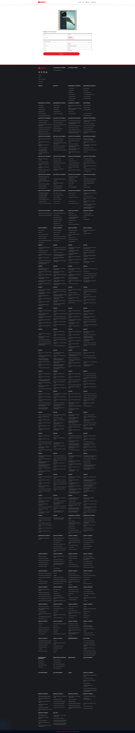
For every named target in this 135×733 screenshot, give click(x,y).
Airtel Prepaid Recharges (57, 668)
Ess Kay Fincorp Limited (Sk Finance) (44, 577)
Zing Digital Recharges (87, 115)
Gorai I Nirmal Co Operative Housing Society (44, 320)
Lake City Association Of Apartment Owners (44, 365)
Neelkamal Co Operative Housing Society (58, 377)
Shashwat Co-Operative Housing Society (59, 438)
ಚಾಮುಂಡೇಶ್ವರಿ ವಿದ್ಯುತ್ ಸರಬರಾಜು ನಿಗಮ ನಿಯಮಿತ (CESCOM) (90, 194)
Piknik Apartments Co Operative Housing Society (74, 409)
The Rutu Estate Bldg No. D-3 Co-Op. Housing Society (90, 488)
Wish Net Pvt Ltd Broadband (58, 113)
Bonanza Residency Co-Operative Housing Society (59, 269)
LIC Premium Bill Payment (57, 70)
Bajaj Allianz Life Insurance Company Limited (75, 518)
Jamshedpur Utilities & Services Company (43, 153)
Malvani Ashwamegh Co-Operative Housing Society (59, 368)
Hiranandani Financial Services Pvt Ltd (75, 577)
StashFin (85, 630)
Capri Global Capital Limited (43, 562)
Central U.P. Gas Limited (42, 238)
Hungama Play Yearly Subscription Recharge (89, 648)
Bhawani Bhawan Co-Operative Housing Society (43, 278)
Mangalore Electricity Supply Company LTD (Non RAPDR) (90, 145)
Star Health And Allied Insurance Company (89, 530)
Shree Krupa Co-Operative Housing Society (89, 439)
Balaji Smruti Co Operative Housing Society (89, 259)
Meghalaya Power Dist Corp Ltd (89, 147)
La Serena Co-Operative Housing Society (43, 362)
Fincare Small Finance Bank (42, 581)
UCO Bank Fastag (86, 219)
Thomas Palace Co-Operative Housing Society (44, 498)
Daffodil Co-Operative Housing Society (43, 296)
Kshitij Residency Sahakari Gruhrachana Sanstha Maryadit (45, 356)
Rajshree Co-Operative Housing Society (43, 417)
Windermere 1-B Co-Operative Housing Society (45, 528)
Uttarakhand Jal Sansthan (42, 720)
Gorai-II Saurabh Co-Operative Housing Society (60, 314)
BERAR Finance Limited (42, 556)
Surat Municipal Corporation (88, 708)
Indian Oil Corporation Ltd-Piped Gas (59, 236)
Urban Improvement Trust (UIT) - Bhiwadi (43, 718)
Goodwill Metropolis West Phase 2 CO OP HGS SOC (44, 317)
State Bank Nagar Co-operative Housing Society (74, 470)
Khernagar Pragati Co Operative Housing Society (89, 340)
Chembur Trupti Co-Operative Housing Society (75, 281)
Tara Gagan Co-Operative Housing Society (59, 489)
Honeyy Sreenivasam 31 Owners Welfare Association (90, 325)
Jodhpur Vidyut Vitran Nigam (58, 140)
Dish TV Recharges (87, 107)
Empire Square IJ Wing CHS (73, 292)
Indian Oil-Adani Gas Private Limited (59, 238)
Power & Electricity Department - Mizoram (43, 164)
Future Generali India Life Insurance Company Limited (74, 523)
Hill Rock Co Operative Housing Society (90, 319)
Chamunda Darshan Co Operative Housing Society (59, 278)
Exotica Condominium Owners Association (74, 298)
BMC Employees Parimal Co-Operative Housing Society (44, 281)
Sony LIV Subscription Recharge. (89, 640)
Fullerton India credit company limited (59, 579)
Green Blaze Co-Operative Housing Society (59, 322)
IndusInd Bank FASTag (72, 220)
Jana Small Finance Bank (57, 595)
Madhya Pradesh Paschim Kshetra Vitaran (74, 152)
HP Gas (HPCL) (71, 111)
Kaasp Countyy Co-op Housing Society (74, 344)
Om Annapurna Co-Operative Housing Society (90, 387)
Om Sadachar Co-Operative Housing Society (44, 397)
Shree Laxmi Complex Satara (88, 441)
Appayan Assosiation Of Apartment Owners (75, 257)
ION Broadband (41, 105)
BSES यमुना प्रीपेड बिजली (56, 126)
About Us (87, 2)
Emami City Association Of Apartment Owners (75, 290)
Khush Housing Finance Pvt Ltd (74, 591)
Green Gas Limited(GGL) (57, 230)
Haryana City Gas (56, 234)
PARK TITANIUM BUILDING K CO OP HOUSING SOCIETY (59, 405)
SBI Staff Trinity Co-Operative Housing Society (44, 444)
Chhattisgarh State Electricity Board (75, 125)
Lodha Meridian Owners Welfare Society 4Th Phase (58, 353)
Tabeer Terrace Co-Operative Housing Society (59, 484)
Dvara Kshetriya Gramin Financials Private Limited (89, 559)
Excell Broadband (86, 88)
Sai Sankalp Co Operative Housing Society (74, 430)
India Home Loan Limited (88, 583)
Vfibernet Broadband (57, 111)
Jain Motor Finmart (56, 593)
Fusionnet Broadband (87, 92)
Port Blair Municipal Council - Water (74, 705)
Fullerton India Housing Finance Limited (59, 581)
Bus (83, 2)
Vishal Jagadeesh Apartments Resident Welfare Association (90, 507)
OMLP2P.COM (40, 623)
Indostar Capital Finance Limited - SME (44, 598)
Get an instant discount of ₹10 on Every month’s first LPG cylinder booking (60, 721)
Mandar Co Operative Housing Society (75, 352)
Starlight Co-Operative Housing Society (74, 467)
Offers (39, 77)
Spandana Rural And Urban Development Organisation (88, 626)
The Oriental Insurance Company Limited (43, 539)
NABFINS (85, 606)
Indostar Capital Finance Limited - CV (44, 596)
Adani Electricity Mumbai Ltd (43, 120)
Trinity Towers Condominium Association (43, 509)
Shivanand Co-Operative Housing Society (59, 446)
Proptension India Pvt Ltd (88, 405)
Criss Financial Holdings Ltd (73, 556)
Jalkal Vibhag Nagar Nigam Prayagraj (44, 696)
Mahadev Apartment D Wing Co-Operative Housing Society (58, 365)
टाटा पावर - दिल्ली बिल (71, 183)
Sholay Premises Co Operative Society (75, 435)
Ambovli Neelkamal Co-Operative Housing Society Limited (44, 263)
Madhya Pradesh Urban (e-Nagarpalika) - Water (59, 697)
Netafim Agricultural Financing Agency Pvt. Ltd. (90, 609)
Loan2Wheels (86, 595)
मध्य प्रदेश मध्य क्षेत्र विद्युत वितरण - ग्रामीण (43, 199)
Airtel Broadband (71, 90)
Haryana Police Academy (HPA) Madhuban (89, 314)
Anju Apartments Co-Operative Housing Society (74, 251)
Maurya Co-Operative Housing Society (90, 357)
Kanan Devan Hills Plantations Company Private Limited (60, 143)
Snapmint (85, 623)
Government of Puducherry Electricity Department (90, 132)
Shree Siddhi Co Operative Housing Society (44, 459)
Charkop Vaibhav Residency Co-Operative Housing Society (74, 278)
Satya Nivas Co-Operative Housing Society (89, 425)
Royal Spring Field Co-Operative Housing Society (74, 415)
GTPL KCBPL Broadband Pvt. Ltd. (89, 94)
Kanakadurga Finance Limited (73, 589)
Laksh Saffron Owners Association (44, 367)
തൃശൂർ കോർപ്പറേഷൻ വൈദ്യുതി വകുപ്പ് (45, 213)
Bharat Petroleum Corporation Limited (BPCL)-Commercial (75, 109)
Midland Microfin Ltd (56, 606)
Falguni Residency (72, 302)
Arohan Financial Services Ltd (73, 545)
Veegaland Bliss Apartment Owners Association (74, 505)
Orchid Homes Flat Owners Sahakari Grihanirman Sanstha (44, 405)
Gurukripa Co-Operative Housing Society (74, 317)
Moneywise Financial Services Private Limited (59, 615)
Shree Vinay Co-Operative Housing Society (44, 468)
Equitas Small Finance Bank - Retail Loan (45, 573)
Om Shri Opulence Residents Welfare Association (44, 400)
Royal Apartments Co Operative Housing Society (58, 429)
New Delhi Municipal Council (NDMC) (74, 703)
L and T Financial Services (73, 599)
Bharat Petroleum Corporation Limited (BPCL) (75, 106)
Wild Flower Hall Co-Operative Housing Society (44, 525)
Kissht (70, 595)
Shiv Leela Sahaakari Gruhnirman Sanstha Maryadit (58, 443)
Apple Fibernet (71, 92)
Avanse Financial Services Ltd (88, 540)
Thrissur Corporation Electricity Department (58, 169)
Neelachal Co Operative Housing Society (58, 374)
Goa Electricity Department (88, 129)
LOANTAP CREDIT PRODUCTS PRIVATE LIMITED (90, 598)
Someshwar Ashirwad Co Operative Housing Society (74, 461)
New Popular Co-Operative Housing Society (74, 374)
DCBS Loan (70, 560)
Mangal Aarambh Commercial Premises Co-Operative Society (75, 355)
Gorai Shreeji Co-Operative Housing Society (44, 326)
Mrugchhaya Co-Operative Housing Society (44, 374)
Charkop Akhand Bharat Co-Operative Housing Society (59, 284)
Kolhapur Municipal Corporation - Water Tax (45, 710)
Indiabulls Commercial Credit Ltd (43, 592)
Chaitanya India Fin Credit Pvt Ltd (58, 561)
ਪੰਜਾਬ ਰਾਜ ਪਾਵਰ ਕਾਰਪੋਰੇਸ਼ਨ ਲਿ (57, 199)
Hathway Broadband (87, 96)
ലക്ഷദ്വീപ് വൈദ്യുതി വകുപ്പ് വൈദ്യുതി (45, 215)
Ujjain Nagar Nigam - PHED (42, 715)
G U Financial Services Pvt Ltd (58, 583)
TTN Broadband (56, 109)
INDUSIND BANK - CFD (57, 589)
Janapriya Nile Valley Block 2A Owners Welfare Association (44, 344)
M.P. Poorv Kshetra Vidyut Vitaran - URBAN (74, 141)
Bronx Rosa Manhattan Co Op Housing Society (59, 275)
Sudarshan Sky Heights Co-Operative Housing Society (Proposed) (90, 465)
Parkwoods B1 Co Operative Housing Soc (75, 394)
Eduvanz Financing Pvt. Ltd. (88, 563)
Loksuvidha (85, 600)
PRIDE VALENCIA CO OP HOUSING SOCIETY (89, 400)
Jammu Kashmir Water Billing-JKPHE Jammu (44, 699)
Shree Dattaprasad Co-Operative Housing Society (74, 447)
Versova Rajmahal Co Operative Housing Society (89, 498)
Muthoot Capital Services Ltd (73, 606)
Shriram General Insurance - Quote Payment (89, 525)
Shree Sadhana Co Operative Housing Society (90, 447)
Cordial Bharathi (86, 271)
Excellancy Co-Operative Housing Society (74, 295)
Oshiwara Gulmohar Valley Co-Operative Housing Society (43, 408)
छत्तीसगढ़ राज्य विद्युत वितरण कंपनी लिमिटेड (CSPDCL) (58, 184)
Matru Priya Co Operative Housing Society (89, 353)
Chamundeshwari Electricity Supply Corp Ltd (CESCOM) (74, 123)
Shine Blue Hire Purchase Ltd (73, 623)
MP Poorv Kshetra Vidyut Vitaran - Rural (90, 149)
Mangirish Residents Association (74, 357)
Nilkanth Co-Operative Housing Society (74, 382)
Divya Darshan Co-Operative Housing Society (59, 292)
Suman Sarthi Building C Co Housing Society (44, 480)
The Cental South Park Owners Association (74, 480)
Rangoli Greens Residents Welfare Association (44, 429)
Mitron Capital (55, 610)
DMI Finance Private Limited (88, 556)
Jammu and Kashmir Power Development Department (42, 150)
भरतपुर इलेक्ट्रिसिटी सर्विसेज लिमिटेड (42, 195)
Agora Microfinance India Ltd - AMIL (59, 544)
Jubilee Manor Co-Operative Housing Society (75, 332)
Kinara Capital (71, 593)
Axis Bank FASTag (56, 215)
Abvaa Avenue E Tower (42, 252)
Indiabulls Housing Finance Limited (44, 594)
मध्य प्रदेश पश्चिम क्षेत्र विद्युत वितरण (42, 197)
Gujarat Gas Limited (56, 232)
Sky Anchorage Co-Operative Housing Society (59, 466)
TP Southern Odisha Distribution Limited (74, 167)
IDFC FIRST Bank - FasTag (73, 215)
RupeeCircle (55, 629)
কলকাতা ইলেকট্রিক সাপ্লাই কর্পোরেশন (57, 193)
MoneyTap (55, 612)
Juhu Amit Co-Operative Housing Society (74, 335)
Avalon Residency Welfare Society (89, 250)
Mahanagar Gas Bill (72, 232)
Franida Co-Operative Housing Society (90, 289)
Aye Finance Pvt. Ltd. (87, 544)
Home (80, 2)
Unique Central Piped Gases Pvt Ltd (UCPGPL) (89, 231)
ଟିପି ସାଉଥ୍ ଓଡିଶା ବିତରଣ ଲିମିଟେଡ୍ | (73, 197)
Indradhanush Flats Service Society (44, 339)
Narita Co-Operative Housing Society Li (45, 388)
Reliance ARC (55, 625)
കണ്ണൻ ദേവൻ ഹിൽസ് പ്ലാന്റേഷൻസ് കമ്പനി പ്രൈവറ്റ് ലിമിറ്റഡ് (90, 205)
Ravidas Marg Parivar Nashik (58, 417)
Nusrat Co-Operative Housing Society (90, 373)
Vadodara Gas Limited (87, 233)
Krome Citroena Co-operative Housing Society (44, 353)
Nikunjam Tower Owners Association (75, 379)
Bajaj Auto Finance (87, 548)
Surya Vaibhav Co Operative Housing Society (59, 477)
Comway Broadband (72, 96)
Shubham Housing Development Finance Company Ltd (74, 633)
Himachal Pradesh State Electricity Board (44, 142)
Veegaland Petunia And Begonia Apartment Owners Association (74, 508)
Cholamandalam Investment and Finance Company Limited (58, 564)
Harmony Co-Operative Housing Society (74, 326)
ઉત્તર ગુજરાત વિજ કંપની (56, 201)
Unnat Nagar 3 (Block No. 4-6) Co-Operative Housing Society (74, 498)
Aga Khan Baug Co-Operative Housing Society (44, 255)
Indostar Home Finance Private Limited (44, 600)
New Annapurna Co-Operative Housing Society (60, 388)
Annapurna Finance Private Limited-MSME (59, 551)
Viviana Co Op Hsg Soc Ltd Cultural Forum (89, 512)
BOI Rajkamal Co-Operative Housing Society (44, 284)
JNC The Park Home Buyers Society (59, 345)
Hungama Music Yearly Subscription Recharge (89, 645)
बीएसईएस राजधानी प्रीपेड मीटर (57, 130)
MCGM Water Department (57, 699)
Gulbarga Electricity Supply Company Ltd (44, 139)
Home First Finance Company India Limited (74, 582)
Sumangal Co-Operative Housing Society (44, 483)
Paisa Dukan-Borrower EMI (42, 631)
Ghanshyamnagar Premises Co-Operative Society (43, 314)
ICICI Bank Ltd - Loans (87, 573)
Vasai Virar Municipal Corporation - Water (44, 723)
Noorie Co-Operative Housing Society (75, 384)
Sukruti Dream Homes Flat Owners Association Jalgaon (89, 468)
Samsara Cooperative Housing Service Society (90, 417)
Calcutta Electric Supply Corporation (75, 120)
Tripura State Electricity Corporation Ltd (75, 170)
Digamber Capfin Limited (73, 564)
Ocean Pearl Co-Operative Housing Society (89, 381)
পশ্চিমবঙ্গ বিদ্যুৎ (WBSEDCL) (57, 197)
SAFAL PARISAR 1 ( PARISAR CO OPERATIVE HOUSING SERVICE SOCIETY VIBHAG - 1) (74, 421)
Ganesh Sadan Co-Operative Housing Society (90, 303)
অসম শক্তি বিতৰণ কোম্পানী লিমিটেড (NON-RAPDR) (44, 203)
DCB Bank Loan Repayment (73, 558)
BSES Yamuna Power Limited (58, 122)
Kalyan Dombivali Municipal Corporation (42, 705)
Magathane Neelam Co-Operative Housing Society (59, 362)
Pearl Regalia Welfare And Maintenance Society (75, 406)
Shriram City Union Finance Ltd (74, 625)
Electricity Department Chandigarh (89, 125)
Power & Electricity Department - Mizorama (43, 167)
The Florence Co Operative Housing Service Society (74, 486)
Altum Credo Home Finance (57, 546)
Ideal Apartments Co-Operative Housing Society (43, 337)
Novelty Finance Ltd (87, 615)
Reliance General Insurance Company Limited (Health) (90, 522)
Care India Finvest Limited (42, 566)
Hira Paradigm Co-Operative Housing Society (90, 322)
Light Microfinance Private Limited (89, 593)
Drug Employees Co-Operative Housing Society (58, 298)
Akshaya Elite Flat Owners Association (44, 260)
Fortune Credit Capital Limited (58, 577)
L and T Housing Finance (88, 589)
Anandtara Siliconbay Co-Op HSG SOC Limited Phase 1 (60, 261)
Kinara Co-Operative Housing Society (90, 342)
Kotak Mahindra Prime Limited (73, 597)
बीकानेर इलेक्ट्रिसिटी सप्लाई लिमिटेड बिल (43, 193)
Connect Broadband (72, 98)
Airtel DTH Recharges (87, 105)
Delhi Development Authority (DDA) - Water (90, 681)
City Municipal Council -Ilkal (88, 678)
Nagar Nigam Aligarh (72, 701)
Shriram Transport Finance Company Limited (75, 630)
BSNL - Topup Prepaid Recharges (58, 666)
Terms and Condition (41, 79)
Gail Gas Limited (41, 242)
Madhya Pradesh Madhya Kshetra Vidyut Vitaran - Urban (74, 149)
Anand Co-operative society (58, 252)
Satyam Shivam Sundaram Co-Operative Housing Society (89, 428)
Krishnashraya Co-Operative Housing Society (90, 345)
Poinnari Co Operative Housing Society (90, 393)
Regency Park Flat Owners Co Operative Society (58, 423)
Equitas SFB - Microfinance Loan (89, 567)
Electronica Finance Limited (88, 565)
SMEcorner (70, 635)
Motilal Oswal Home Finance (58, 617)
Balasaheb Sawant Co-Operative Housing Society (89, 262)
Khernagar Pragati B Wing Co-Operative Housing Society (88, 337)
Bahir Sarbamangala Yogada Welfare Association (90, 256)
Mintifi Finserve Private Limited (58, 608)
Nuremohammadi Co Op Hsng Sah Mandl (74, 387)
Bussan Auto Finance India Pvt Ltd (44, 560)
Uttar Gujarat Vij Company (88, 158)
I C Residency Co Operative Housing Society (44, 334)
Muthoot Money (71, 617)
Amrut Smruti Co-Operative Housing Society (59, 250)
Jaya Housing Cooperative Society (59, 337)
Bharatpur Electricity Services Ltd (44, 129)
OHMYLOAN (86, 617)
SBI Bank (85, 217)
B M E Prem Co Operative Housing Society (89, 253)
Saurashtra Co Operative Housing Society (44, 439)
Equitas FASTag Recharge (57, 219)
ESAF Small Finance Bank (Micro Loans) (44, 575)
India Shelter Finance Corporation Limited (44, 590)
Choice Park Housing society (73, 283)
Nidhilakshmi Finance (87, 611)
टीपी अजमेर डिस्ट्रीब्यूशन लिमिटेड (72, 187)
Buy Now (61, 53)
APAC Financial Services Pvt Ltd (74, 538)
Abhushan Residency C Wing (43, 250)
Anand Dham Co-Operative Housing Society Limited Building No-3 (59, 255)
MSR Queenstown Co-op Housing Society (44, 377)
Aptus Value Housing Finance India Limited (74, 543)
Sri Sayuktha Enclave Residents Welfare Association (75, 464)
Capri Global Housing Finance (43, 564)
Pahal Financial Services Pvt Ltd (43, 629)
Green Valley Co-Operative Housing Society (59, 325)
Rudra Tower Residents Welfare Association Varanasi (74, 418)
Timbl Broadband (56, 107)
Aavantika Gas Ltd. (41, 230)
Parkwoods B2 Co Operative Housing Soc (75, 397)
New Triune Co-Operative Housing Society (74, 377)
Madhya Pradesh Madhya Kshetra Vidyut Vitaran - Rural (74, 146)
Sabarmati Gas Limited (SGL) (73, 239)
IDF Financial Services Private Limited (90, 575)
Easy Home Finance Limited (88, 561)
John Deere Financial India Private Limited (58, 598)
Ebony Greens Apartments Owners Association (59, 301)
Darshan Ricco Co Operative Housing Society (44, 299)
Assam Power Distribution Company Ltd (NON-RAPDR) (45, 125)
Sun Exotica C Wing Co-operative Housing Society (44, 486)
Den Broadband (71, 100)
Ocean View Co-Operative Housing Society (89, 384)
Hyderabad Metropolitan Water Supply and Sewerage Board (90, 691)
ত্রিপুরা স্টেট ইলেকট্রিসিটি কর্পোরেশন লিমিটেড (58, 195)
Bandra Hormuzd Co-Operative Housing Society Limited (43, 269)
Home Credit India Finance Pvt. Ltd (74, 579)
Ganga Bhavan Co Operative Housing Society (44, 311)
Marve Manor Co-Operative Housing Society (75, 366)
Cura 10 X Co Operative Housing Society (90, 273)
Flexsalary (55, 575)
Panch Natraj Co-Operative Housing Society (59, 397)
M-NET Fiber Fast (41, 107)
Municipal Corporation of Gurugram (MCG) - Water (74, 697)
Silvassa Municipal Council (88, 706)
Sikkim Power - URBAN (57, 158)
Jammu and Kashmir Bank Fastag (74, 224)
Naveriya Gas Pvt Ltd (72, 237)
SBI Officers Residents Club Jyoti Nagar (44, 441)
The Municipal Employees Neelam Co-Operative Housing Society (90, 480)
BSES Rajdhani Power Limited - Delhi (44, 133)
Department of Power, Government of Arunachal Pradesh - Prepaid (75, 132)
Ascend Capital (71, 547)
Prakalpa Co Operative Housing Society (90, 397)
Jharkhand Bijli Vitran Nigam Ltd (58, 138)
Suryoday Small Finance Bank (88, 632)
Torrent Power (71, 158)
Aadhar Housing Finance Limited (58, 538)
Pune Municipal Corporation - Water (89, 696)
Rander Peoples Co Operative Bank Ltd (59, 623)
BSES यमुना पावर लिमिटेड (87, 187)
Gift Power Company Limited (88, 127)
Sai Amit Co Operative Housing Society (75, 424)
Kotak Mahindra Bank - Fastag (88, 215)
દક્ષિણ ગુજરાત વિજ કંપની (56, 203)
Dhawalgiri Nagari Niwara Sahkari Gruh (59, 289)
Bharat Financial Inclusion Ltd (43, 558)
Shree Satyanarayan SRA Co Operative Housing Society (44, 456)
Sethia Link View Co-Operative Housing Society (45, 450)
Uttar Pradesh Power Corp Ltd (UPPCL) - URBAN (90, 166)
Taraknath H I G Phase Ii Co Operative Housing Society (75, 477)
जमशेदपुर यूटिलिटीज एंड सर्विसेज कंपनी (58, 186)
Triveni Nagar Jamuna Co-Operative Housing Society (59, 498)
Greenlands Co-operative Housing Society (74, 311)
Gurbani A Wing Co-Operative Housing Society (75, 314)
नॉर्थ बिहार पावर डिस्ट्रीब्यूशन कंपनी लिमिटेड (89, 183)
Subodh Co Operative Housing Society (90, 458)
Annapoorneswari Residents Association (73, 254)
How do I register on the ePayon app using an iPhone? (59, 716)
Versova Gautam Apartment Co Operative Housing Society (74, 511)
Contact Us (93, 2)
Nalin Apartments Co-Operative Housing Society (43, 386)
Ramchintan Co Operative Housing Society (44, 420)
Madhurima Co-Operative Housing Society (59, 356)
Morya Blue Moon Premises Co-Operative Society (89, 365)
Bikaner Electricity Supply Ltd (43, 131)
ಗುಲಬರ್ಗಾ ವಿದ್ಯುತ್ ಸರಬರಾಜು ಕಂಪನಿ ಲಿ (74, 203)
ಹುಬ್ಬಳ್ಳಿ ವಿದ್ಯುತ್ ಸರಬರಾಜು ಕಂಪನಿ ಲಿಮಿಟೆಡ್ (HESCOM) (89, 202)
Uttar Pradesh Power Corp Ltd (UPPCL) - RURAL (90, 163)
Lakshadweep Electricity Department (75, 138)
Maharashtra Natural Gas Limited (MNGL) (74, 235)
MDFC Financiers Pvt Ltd (42, 618)
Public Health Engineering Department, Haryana (75, 708)
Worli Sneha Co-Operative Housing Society (44, 531)
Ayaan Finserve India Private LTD (89, 542)
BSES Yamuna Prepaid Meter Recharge (59, 124)
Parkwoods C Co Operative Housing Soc (74, 400)
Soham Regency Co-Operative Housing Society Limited (75, 456)
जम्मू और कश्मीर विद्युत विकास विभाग (57, 188)
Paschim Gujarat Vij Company (43, 161)
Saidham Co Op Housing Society (89, 414)
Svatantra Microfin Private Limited (89, 634)
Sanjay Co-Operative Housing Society (90, 422)
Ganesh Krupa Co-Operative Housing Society (90, 297)
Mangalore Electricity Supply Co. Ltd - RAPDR (90, 142)
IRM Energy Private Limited (73, 230)
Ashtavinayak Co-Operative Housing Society (75, 260)
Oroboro (39, 625)
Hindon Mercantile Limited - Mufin (74, 575)
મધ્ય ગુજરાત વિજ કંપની (72, 195)
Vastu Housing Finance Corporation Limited (59, 643)
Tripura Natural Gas (72, 241)
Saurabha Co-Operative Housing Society (43, 436)
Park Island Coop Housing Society (59, 402)
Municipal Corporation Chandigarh (59, 701)
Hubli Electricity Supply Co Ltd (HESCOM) (43, 145)
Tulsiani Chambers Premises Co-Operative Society (58, 503)
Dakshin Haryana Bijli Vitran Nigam (74, 129)
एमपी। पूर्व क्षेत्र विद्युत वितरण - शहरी (42, 188)
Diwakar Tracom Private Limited (74, 566)
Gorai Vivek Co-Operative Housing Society (59, 311)
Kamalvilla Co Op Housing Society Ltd (90, 334)
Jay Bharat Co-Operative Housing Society (59, 335)
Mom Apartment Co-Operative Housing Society (90, 362)
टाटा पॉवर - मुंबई (70, 185)
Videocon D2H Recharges (88, 113)
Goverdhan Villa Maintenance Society (59, 316)
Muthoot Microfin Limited (73, 615)
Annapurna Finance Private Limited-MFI (59, 548)
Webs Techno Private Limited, (67, 731)
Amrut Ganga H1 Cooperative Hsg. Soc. (59, 247)
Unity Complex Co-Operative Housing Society (59, 508)
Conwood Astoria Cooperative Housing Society (90, 269)
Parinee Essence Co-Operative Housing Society (60, 400)
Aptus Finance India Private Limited (74, 540)
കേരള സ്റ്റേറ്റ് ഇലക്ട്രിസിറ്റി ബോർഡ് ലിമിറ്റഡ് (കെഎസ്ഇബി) (89, 208)
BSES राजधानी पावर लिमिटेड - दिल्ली (58, 128)
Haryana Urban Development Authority (90, 688)
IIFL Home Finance (86, 579)
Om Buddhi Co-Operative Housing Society (44, 394)
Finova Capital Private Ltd (42, 583)
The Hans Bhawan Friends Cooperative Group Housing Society (75, 489)
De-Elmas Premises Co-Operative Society (44, 302)
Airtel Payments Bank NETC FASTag (59, 213)
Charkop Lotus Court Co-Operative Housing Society (74, 269)
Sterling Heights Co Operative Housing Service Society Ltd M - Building (90, 456)
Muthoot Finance (71, 608)
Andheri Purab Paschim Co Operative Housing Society (75, 248)
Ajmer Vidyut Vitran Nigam (42, 122)
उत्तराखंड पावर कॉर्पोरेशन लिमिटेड (42, 186)
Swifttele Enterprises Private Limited (44, 115)
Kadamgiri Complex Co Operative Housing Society (74, 347)
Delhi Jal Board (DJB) (87, 683)
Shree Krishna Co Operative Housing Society (90, 436)
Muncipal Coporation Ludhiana (58, 705)
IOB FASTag (70, 222)
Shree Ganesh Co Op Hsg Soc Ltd (74, 449)
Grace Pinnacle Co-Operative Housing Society (59, 319)
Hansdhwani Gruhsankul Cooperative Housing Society (75, 320)
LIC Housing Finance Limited (88, 591)
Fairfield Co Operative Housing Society (75, 300)
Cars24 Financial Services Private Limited (58, 557)
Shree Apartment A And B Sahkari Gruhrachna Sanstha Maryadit (74, 444)
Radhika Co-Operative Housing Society (45, 414)
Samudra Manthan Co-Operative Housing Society (89, 420)
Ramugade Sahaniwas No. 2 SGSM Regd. (44, 426)
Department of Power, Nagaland (89, 123)
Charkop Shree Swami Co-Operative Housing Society (75, 275)
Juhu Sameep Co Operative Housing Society (74, 338)
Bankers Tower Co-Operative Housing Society (44, 272)
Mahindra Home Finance (42, 611)
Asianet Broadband (72, 94)
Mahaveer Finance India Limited (43, 606)
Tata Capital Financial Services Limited (44, 640)
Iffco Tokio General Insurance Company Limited (75, 533)
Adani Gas (40, 232)
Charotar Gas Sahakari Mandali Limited (44, 240)
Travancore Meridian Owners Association (43, 504)
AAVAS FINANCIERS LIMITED (57, 540)
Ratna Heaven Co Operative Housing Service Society (59, 415)
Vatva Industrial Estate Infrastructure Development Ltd (44, 726)
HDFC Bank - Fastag (56, 223)
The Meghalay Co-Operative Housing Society (90, 477)
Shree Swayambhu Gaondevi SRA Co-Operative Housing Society (44, 465)
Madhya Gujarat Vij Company (73, 143)
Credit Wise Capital (56, 568)
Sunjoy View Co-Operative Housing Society (44, 491)
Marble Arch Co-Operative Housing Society (74, 363)
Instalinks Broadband (87, 98)
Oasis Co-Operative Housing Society (90, 375)
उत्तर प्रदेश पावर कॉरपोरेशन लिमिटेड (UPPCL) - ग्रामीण (44, 181)
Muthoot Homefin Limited (73, 610)
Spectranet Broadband (42, 113)
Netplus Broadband (41, 109)
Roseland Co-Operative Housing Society (58, 426)
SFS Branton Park (56, 435)
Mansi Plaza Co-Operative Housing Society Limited (74, 360)
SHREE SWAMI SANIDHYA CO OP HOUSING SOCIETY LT (43, 462)
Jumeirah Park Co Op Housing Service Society (75, 341)
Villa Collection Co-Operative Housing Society (90, 504)
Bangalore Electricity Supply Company (44, 127)
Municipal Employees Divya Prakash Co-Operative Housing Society (44, 380)
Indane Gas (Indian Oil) (72, 113)
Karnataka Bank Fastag (87, 213)
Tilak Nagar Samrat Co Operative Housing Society (43, 501)
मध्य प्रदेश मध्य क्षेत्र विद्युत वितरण (42, 201)
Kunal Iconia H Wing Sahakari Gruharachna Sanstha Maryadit (43, 359)
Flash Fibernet (86, 90)
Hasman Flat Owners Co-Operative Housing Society (89, 317)
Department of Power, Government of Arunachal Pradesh (90, 121)
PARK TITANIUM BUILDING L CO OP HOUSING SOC (59, 408)
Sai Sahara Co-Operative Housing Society (74, 427)
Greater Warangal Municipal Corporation (88, 686)
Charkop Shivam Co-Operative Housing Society (75, 272)
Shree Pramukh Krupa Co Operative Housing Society (89, 444)
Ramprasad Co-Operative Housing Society (44, 423)
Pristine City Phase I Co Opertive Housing (89, 403)
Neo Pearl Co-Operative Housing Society (58, 385)
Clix (54, 566)
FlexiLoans (55, 573)
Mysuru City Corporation (73, 699)
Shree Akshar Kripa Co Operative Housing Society (74, 441)
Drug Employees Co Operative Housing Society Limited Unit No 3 (59, 295)
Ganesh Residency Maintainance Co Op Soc (90, 300)
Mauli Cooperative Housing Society (89, 355)
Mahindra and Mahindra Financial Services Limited (43, 609)
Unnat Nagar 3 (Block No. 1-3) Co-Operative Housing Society (59, 511)
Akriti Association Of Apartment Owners (43, 258)
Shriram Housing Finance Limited (74, 627)
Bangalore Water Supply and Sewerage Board (90, 676)
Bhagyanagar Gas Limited (42, 236)
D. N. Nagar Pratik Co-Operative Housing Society (89, 278)
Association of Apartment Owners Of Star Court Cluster (90, 248)
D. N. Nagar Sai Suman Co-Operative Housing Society (44, 290)
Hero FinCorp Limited (72, 573)
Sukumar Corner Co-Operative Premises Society (45, 477)
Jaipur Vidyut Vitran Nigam (42, 147)
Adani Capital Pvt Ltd (56, 542)
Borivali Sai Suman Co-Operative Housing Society (58, 272)
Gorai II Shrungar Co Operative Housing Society (44, 323)
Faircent (39, 579)
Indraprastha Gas (56, 240)
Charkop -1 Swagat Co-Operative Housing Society (59, 281)
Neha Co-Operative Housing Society (59, 379)
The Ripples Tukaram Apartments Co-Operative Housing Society (90, 485)
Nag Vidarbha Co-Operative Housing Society (44, 383)
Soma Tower (71, 458)
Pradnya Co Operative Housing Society (90, 395)
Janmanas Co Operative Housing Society (58, 332)
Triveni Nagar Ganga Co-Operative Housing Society (44, 512)
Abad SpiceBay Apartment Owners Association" (44, 248)
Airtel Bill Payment (41, 660)
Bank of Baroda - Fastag (57, 217)
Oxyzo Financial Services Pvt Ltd (43, 627)
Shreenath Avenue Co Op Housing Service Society (44, 471)
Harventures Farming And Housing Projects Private (89, 311)
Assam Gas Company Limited (43, 234)
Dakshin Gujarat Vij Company (73, 127)
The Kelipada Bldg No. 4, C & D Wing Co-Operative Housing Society (74, 492)
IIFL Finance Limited (87, 577)
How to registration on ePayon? (58, 718)
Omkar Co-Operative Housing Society (44, 402)
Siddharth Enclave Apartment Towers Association (59, 460)
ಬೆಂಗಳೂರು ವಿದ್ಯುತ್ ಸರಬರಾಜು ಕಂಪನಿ (88, 196)
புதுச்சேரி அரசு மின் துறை (72, 201)
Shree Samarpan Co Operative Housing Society (90, 450)
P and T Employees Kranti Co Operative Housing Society (59, 394)
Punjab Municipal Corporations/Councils (87, 699)
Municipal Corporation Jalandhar (58, 703)
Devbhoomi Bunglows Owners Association (43, 305)
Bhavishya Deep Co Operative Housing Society (44, 275)
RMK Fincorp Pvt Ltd (56, 627)
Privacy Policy (40, 81)
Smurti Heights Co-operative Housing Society (59, 469)
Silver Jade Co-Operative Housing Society (59, 463)
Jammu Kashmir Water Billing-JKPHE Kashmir (44, 702)
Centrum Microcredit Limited (58, 559)
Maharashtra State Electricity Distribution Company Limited (89, 139)
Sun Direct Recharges (87, 109)
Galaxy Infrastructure (87, 294)
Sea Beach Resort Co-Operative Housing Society (43, 447)
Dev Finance (71, 562)
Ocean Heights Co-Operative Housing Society (90, 378)
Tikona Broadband (56, 105)
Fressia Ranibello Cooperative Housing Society (90, 292)
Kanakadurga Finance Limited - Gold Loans (59, 601)
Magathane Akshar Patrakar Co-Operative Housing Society (58, 359)
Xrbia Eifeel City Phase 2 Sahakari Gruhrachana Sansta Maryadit (58, 518)
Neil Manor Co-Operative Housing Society (59, 382)
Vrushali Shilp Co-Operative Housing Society (44, 520)
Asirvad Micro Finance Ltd (73, 549)
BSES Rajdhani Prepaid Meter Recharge (59, 120)
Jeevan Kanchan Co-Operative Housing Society (60, 340)
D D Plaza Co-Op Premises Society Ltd (90, 275)
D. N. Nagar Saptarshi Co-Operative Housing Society (44, 293)
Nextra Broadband (41, 111)
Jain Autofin (55, 591)
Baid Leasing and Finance (88, 546)
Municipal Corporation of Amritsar (59, 707)
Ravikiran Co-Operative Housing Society (58, 420)
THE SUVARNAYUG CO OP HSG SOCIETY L (89, 491)
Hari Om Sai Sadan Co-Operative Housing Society (74, 323)
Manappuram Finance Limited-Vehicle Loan (44, 614)
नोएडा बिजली (85, 185)
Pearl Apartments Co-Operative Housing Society (74, 403)
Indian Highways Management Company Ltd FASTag (74, 218)
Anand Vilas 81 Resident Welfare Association (58, 258)
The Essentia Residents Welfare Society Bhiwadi (74, 483)
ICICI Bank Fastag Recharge (58, 225)
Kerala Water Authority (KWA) (43, 707)
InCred (85, 581)
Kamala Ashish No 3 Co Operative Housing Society (89, 332)
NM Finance (85, 613)
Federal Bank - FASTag (57, 221)
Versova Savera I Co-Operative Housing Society (90, 501)
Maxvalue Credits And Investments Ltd (44, 616)
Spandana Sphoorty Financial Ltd (89, 628)
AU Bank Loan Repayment (88, 538)
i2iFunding (70, 584)
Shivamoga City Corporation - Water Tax (90, 704)
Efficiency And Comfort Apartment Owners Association (59, 304)
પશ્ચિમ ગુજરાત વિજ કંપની (72, 193)
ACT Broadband (71, 88)
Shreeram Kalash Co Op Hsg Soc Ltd (59, 455)
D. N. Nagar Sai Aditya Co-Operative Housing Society (90, 281)
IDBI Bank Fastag (71, 213)
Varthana (55, 640)
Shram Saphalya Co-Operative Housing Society (75, 438)
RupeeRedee (55, 631)
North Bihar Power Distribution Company (43, 159)
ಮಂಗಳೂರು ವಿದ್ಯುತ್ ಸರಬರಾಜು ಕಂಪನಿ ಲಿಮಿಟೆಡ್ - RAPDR (90, 199)
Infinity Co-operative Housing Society (44, 341)
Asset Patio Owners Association (74, 262)
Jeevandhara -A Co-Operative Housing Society (59, 343)
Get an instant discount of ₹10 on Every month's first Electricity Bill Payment (60, 724)
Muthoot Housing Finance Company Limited (75, 613)
